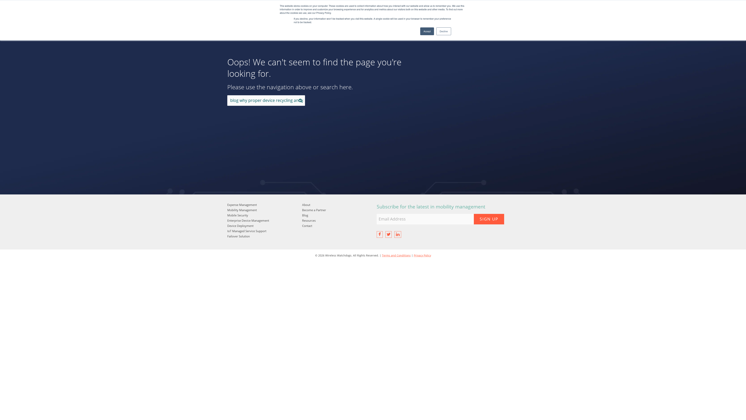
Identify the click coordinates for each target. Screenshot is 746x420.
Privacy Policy (422, 255)
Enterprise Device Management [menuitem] (248, 220)
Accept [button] (427, 31)
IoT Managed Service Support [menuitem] (246, 231)
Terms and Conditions (396, 255)
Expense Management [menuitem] (242, 205)
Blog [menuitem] (305, 215)
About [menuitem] (306, 205)
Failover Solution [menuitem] (238, 236)
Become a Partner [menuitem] (314, 210)
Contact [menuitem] (307, 226)
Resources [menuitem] (309, 220)
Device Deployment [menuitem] (240, 226)
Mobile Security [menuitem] (237, 215)
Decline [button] (444, 31)
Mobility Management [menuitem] (242, 210)
